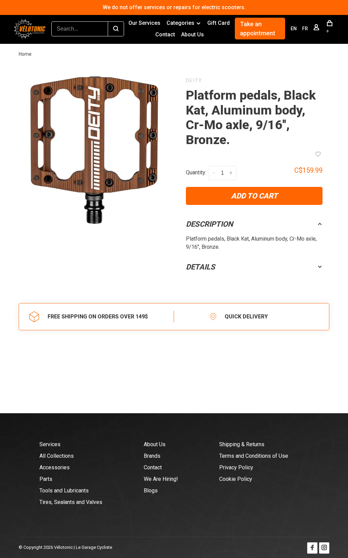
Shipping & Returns (241, 444)
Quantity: (196, 172)
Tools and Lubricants (64, 490)
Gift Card (218, 23)
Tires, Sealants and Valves (70, 502)
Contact (165, 34)
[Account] (317, 28)
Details (200, 267)
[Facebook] (312, 548)
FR (305, 28)
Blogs (151, 490)
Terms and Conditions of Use (253, 456)
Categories (180, 23)
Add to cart (254, 196)
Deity (194, 80)
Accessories (54, 467)
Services (49, 444)
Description (209, 224)
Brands (152, 456)
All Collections (56, 456)
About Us (192, 34)
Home (25, 54)
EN (294, 28)
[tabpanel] (94, 150)
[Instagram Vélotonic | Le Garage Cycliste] (324, 548)
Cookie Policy (235, 479)
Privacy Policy (236, 467)
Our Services (144, 23)
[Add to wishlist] (318, 155)
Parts (45, 479)
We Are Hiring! (161, 479)
